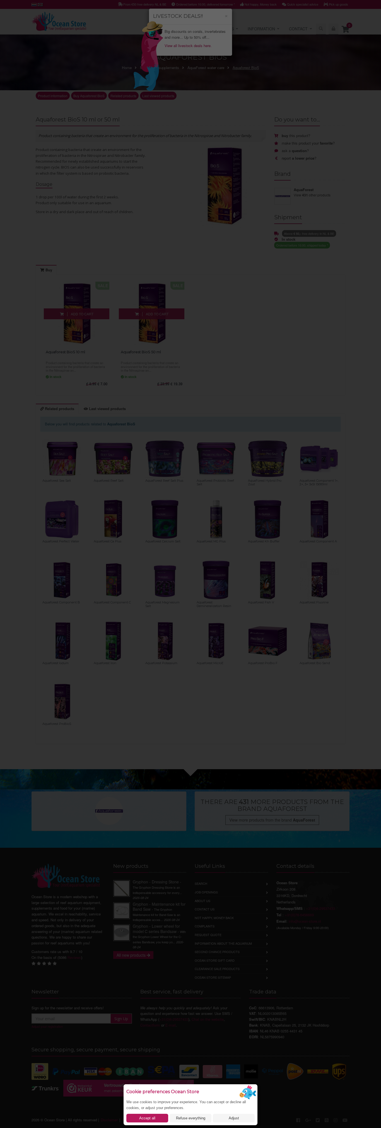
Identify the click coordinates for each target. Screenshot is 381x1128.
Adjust (234, 1118)
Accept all (147, 1118)
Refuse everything (190, 1118)
